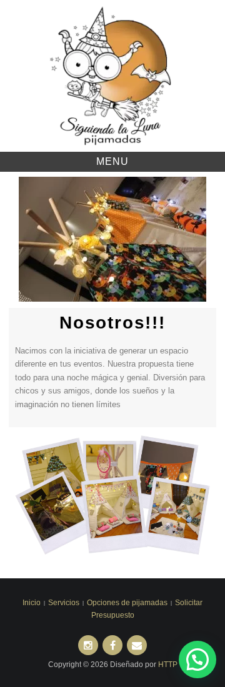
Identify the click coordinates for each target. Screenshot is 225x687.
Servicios (63, 602)
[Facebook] (112, 645)
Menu (112, 161)
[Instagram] (88, 645)
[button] (27, 239)
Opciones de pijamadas (127, 602)
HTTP (168, 664)
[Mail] (137, 645)
